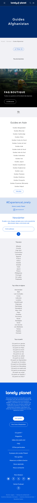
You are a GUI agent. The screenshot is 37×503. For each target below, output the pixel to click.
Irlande (18, 263)
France (18, 258)
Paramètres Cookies (18, 499)
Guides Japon (19, 161)
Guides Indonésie (19, 155)
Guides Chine (19, 137)
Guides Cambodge (19, 134)
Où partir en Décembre (18, 366)
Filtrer (19, 49)
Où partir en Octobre (18, 362)
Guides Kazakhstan (19, 165)
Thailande (18, 279)
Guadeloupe (18, 302)
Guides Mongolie (19, 180)
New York (18, 310)
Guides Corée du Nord (19, 140)
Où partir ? (18, 433)
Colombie (18, 254)
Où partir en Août (18, 358)
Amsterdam (18, 290)
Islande (18, 265)
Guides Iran (19, 158)
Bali (18, 292)
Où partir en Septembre (18, 360)
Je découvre (10, 101)
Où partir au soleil (19, 372)
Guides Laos (19, 171)
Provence (18, 316)
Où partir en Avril (18, 350)
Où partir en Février (18, 345)
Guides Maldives (19, 177)
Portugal (18, 275)
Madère (18, 331)
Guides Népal (19, 186)
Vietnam (18, 333)
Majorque (18, 304)
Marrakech (18, 308)
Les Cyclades (18, 294)
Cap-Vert (18, 250)
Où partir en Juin (18, 354)
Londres (18, 300)
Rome (18, 318)
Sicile (18, 323)
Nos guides (18, 418)
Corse (18, 296)
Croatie (18, 248)
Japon (18, 269)
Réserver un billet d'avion (18, 460)
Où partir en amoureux (18, 370)
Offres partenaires (18, 447)
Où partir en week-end (18, 368)
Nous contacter (18, 468)
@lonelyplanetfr (20, 209)
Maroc (18, 271)
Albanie (18, 246)
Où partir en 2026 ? (18, 376)
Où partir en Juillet (18, 356)
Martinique (18, 306)
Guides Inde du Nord (19, 149)
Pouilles (18, 314)
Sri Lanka (18, 277)
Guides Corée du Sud (19, 143)
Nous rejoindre (18, 464)
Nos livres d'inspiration (18, 424)
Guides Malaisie (19, 174)
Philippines (18, 273)
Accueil (3, 41)
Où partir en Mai (18, 352)
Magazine (18, 436)
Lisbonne (19, 298)
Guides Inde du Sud (19, 152)
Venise (18, 329)
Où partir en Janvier (18, 343)
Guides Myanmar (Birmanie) (19, 183)
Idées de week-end (18, 440)
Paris (18, 312)
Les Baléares (18, 327)
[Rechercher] (30, 3)
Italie (18, 267)
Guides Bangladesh (19, 128)
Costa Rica (18, 252)
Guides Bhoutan (19, 131)
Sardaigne (18, 320)
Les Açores (18, 325)
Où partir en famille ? (18, 374)
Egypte (18, 256)
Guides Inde (19, 146)
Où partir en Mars (18, 347)
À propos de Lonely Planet (18, 453)
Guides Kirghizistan (19, 168)
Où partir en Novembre (18, 364)
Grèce (19, 260)
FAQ (18, 443)
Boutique (9, 41)
